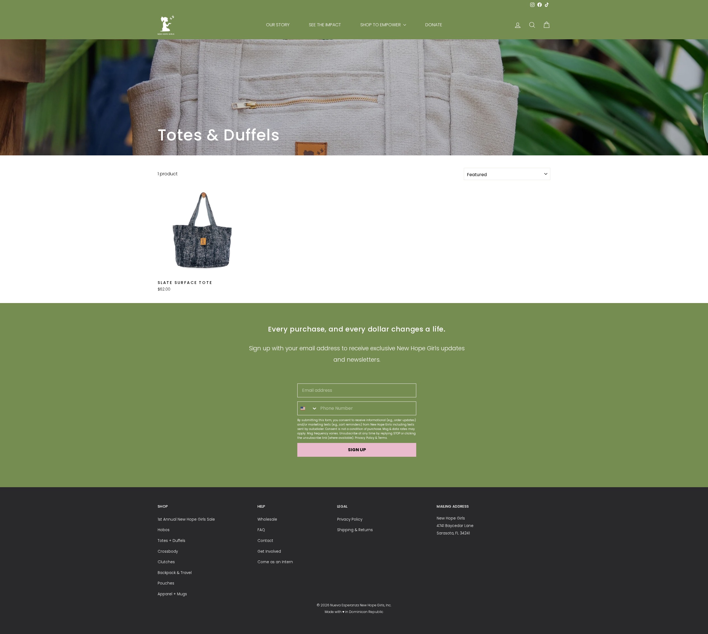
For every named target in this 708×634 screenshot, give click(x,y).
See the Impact (325, 25)
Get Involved (269, 551)
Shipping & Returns (355, 530)
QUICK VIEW (204, 270)
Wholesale (267, 519)
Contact (265, 540)
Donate (433, 25)
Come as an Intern (275, 562)
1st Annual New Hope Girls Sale (186, 519)
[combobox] (307, 408)
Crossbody (168, 551)
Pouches (166, 583)
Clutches (166, 562)
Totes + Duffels (171, 540)
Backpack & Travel (175, 572)
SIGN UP (357, 450)
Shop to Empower (381, 25)
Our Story (278, 25)
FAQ (261, 530)
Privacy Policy (364, 438)
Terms (382, 438)
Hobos (164, 530)
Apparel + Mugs (172, 594)
